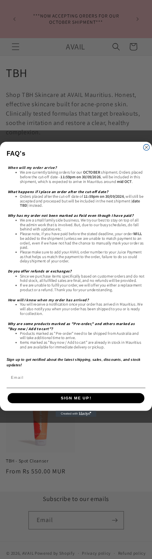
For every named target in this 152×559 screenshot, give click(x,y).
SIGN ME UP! (76, 398)
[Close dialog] (146, 147)
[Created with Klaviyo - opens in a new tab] (76, 414)
